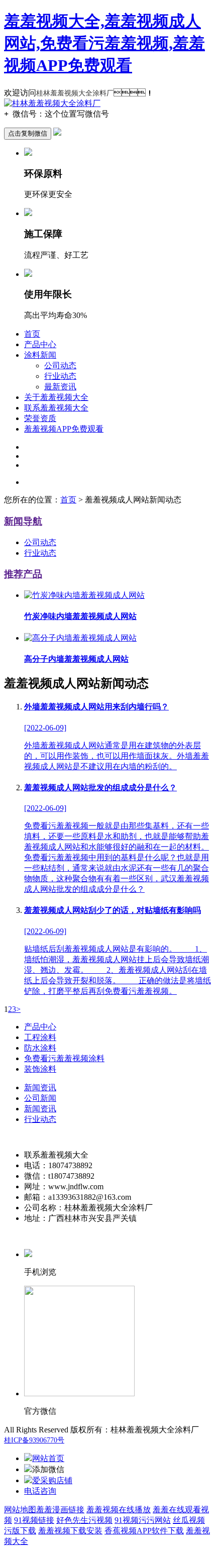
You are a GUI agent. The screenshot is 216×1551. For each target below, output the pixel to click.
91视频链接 (34, 1520)
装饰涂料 (40, 1069)
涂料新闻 (40, 355)
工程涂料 (40, 1037)
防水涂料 (40, 1048)
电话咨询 (40, 1491)
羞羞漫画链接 (60, 1509)
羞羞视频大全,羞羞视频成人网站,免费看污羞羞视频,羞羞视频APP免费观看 (104, 43)
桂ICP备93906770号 (34, 1440)
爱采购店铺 (52, 1480)
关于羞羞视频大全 (56, 397)
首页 (32, 334)
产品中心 (40, 344)
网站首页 (48, 1458)
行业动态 (60, 376)
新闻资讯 (40, 1087)
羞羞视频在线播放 (118, 1509)
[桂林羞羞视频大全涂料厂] (52, 103)
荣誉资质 (40, 418)
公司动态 (60, 365)
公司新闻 (40, 1098)
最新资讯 (60, 386)
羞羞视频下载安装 (70, 1530)
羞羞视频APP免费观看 (63, 429)
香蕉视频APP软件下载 (144, 1530)
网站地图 (20, 1509)
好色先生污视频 (84, 1520)
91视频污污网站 (143, 1520)
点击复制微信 (27, 133)
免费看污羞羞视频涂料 (64, 1058)
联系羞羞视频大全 (56, 407)
